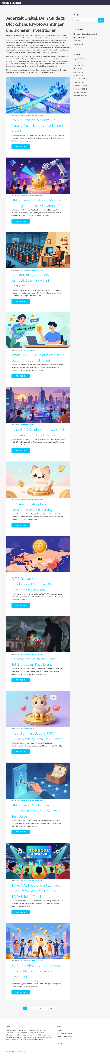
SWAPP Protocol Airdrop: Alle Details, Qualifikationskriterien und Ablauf (37, 125)
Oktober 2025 (79, 92)
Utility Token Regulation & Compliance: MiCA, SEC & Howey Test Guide (35, 810)
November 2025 (80, 89)
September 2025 (80, 95)
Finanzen (77, 41)
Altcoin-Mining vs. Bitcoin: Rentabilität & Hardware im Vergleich (31, 280)
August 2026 (79, 59)
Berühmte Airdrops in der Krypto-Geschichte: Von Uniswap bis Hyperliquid (36, 971)
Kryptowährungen (27, 350)
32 (51, 1008)
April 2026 (78, 72)
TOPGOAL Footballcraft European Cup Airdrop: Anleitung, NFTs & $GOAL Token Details (36, 891)
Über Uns (59, 1030)
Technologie (78, 44)
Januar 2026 (78, 82)
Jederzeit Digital (11, 2)
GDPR (58, 1040)
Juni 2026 (78, 65)
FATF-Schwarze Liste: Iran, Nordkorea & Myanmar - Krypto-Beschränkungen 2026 (35, 584)
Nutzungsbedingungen (64, 1033)
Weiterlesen (20, 147)
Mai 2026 (77, 69)
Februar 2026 (79, 79)
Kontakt (60, 1043)
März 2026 (78, 75)
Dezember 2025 (80, 85)
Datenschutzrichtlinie (64, 1037)
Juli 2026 (77, 62)
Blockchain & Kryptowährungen (32, 115)
